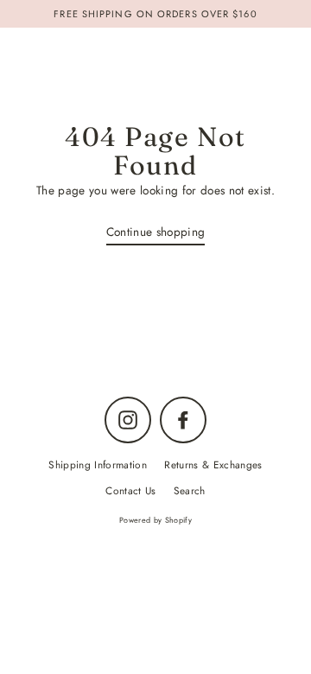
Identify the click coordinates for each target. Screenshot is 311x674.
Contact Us (130, 490)
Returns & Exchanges (213, 464)
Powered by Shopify (155, 519)
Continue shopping (156, 231)
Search (190, 490)
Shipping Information (97, 464)
